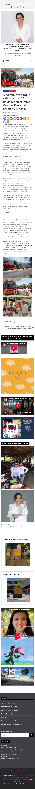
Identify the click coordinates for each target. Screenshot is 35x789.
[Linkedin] (11, 118)
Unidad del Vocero (6, 731)
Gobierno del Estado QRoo (9, 706)
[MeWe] (21, 118)
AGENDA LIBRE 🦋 (9, 322)
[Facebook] (4, 118)
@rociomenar (5, 756)
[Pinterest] (17, 118)
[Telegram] (4, 121)
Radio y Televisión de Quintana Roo (11, 724)
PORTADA (13, 90)
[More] (8, 121)
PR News (3, 717)
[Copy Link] (27, 118)
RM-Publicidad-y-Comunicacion (10, 758)
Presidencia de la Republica (9, 721)
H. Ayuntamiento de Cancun (9, 710)
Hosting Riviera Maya (7, 714)
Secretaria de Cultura (7, 728)
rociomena (14, 112)
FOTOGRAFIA (6, 90)
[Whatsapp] (14, 118)
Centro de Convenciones (8, 703)
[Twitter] (8, 118)
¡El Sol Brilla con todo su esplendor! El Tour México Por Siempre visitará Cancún (18, 327)
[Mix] (24, 118)
